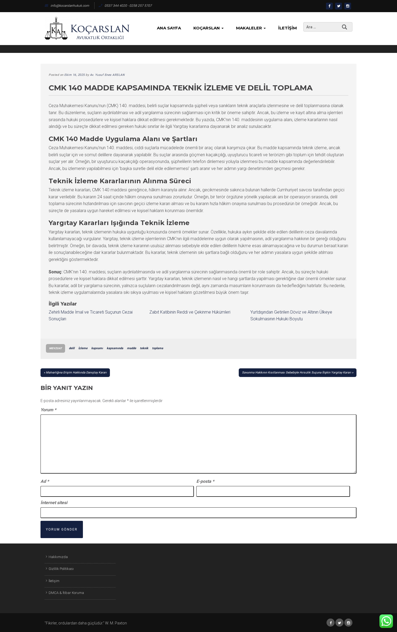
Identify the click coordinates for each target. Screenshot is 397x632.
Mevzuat (55, 348)
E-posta (205, 481)
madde (131, 348)
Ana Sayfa (169, 27)
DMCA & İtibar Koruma (66, 593)
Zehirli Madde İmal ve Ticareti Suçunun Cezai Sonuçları (91, 316)
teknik (144, 348)
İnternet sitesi (54, 502)
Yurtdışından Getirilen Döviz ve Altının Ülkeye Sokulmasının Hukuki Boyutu (291, 316)
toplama (157, 348)
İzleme (83, 348)
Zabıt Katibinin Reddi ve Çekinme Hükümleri (189, 312)
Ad (45, 481)
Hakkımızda (58, 557)
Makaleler (249, 27)
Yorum (48, 409)
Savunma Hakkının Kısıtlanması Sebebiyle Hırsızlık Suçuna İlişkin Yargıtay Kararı (296, 372)
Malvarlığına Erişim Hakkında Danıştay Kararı (76, 372)
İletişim (287, 27)
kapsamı (97, 348)
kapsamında (115, 348)
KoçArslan (207, 27)
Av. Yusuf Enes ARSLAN (107, 75)
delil (72, 348)
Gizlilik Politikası (61, 569)
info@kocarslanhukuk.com (70, 6)
